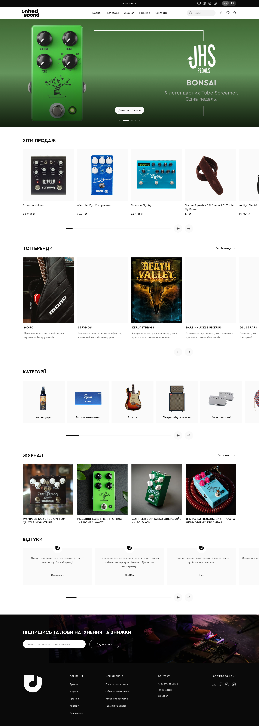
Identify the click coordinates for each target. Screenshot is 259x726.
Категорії (113, 13)
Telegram (167, 690)
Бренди (97, 13)
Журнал (129, 13)
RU (232, 3)
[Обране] (228, 13)
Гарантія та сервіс (116, 706)
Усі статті (224, 455)
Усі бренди (223, 248)
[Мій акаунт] (221, 13)
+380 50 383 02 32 (168, 684)
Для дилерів (76, 713)
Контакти (161, 13)
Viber (165, 696)
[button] (119, 120)
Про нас (144, 13)
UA (225, 3)
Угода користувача (117, 699)
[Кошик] (234, 13)
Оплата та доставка (117, 684)
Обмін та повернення (118, 691)
